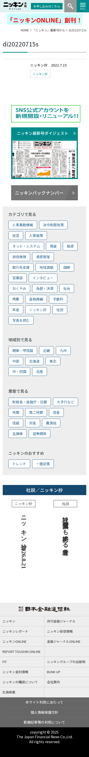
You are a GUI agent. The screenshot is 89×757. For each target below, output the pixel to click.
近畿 (46, 350)
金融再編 (36, 299)
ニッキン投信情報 (60, 631)
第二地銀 (36, 412)
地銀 (15, 412)
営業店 (17, 277)
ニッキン (8, 621)
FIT (4, 661)
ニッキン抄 (40, 74)
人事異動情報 (22, 224)
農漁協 (51, 422)
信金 (56, 412)
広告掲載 (8, 692)
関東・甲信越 (22, 350)
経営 (15, 235)
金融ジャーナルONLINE (63, 641)
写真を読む (21, 320)
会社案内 (53, 682)
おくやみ (19, 288)
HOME (25, 30)
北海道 (34, 361)
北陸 (39, 371)
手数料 (58, 299)
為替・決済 (44, 288)
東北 (52, 361)
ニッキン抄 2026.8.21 (24, 540)
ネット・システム (26, 246)
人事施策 (36, 235)
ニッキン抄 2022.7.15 (48, 65)
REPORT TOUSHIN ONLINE (21, 651)
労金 (32, 422)
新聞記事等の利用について (44, 722)
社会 (66, 288)
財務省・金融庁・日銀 (29, 401)
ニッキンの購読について (20, 682)
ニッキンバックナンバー (39, 192)
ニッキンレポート (15, 631)
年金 (15, 309)
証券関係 (39, 433)
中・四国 (19, 371)
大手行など (65, 401)
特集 (15, 299)
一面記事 (43, 463)
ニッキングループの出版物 (66, 661)
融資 (70, 246)
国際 (66, 267)
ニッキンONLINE (14, 641)
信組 (15, 422)
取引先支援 (21, 267)
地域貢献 (46, 267)
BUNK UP (53, 671)
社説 (59, 309)
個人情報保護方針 (44, 712)
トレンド (19, 463)
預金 (53, 246)
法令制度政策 (53, 224)
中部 (15, 361)
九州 (63, 350)
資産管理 (43, 256)
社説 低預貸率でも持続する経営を (65, 531)
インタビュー (43, 277)
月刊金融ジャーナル (61, 621)
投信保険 (19, 256)
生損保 (17, 433)
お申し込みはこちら (46, 6)
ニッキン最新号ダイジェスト (42, 133)
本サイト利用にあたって (44, 702)
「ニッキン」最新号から (48, 30)
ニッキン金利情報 (15, 671)
